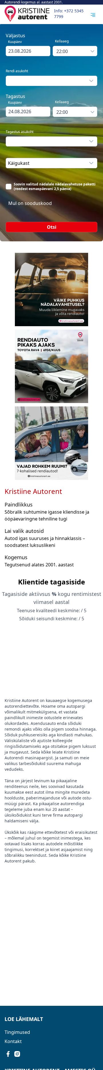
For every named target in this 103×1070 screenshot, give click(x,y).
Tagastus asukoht (19, 132)
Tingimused (17, 1032)
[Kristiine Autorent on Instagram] (17, 1054)
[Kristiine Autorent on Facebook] (8, 1054)
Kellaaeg (62, 41)
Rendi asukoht (17, 71)
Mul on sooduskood (30, 203)
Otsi (51, 227)
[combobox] (28, 51)
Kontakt (13, 1041)
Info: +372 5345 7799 (69, 13)
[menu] (93, 15)
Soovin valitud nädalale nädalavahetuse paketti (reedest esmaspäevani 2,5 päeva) (55, 186)
